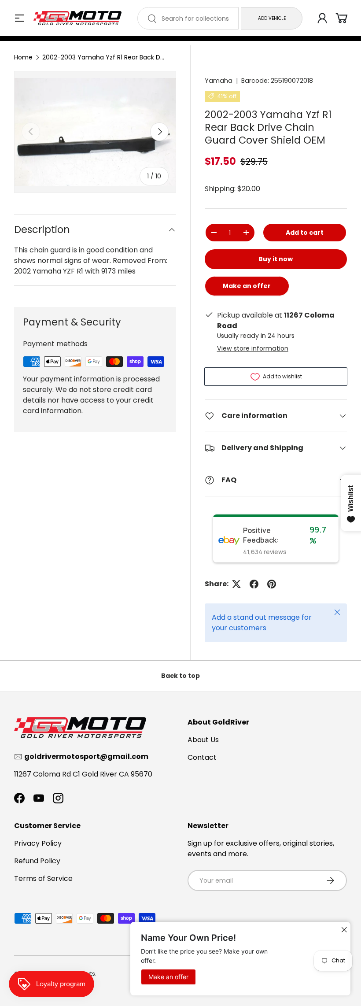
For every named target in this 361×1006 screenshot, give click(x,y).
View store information (252, 348)
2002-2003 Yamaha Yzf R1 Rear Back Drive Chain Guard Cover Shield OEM (104, 57)
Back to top (180, 675)
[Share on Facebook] (254, 584)
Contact (202, 757)
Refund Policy (37, 861)
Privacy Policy (38, 843)
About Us (203, 740)
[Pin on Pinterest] (271, 584)
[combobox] (188, 18)
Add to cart (305, 232)
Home (23, 57)
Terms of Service (43, 878)
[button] (341, 18)
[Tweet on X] (236, 584)
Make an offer (247, 288)
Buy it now (275, 259)
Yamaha (218, 80)
